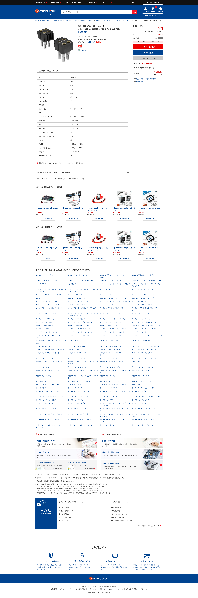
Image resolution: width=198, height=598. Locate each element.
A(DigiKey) (91, 42)
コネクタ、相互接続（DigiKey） (83, 21)
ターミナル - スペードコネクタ (110, 313)
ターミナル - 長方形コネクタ (109, 325)
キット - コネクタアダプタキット (142, 425)
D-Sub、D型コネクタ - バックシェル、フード (146, 280)
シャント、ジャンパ (106, 304)
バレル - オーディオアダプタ (109, 341)
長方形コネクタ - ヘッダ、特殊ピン (79, 414)
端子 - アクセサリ (137, 384)
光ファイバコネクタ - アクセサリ (78, 367)
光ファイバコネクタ (42, 367)
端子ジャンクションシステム (109, 388)
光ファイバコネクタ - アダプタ (110, 367)
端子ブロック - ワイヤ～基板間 (46, 400)
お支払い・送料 (96, 586)
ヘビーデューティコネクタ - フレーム (80, 425)
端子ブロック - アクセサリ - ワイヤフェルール (147, 325)
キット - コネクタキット (108, 425)
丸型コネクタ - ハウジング (140, 376)
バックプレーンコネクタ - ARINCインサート (114, 329)
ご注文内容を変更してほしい (122, 520)
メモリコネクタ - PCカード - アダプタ (144, 349)
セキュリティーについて (115, 589)
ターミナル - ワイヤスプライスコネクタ (81, 322)
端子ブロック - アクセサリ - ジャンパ (80, 391)
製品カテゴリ (40, 2)
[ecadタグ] (82, 50)
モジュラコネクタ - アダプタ (45, 358)
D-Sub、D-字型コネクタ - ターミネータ (81, 280)
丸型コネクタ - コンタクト (108, 376)
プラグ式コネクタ (73, 349)
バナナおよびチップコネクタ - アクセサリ (81, 335)
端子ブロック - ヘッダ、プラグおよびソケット (147, 396)
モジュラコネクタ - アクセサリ (142, 353)
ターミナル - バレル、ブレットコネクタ (113, 319)
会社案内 (92, 2)
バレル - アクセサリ (74, 341)
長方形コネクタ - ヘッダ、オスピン (143, 408)
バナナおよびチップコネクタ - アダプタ (113, 335)
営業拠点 (106, 586)
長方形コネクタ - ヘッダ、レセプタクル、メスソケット (113, 21)
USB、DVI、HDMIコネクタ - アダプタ (144, 298)
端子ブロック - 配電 (42, 329)
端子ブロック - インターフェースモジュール (50, 396)
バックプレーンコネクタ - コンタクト (80, 332)
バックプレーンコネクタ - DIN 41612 (144, 329)
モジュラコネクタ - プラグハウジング (144, 358)
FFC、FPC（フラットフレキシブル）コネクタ (115, 284)
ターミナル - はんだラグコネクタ (46, 313)
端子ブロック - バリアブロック (78, 396)
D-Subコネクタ (41, 284)
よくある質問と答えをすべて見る (148, 525)
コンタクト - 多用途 (74, 384)
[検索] (134, 12)
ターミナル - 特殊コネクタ (44, 325)
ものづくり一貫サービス (74, 2)
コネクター (67, 21)
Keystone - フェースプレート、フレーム (145, 295)
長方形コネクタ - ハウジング (77, 408)
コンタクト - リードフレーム (77, 304)
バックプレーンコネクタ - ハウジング (112, 332)
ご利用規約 (54, 589)
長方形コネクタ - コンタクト (141, 403)
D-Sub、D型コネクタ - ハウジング (111, 280)
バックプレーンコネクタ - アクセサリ (48, 332)
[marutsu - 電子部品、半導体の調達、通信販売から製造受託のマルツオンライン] (45, 12)
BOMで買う (55, 2)
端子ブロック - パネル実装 (108, 396)
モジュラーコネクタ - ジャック (78, 358)
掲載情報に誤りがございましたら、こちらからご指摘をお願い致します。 (62, 163)
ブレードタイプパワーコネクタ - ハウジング (50, 349)
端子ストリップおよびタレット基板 (143, 388)
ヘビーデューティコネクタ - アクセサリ (49, 419)
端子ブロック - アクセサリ (140, 400)
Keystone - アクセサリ (75, 295)
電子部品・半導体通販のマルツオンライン (48, 21)
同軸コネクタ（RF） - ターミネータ (47, 384)
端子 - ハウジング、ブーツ (76, 388)
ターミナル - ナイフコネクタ (45, 319)
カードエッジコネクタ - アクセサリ (47, 301)
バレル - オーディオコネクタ (141, 341)
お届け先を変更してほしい (121, 517)
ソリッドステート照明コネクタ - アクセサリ (82, 308)
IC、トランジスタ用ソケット (109, 289)
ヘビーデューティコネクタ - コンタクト (145, 419)
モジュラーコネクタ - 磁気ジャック (111, 361)
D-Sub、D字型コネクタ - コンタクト (48, 280)
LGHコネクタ (40, 298)
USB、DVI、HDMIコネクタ (76, 298)
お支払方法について (67, 514)
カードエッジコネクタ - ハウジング (47, 304)
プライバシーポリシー (67, 589)
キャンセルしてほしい (120, 514)
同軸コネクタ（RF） (42, 381)
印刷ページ (140, 81)
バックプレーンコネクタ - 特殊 (142, 332)
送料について (65, 507)
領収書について (66, 520)
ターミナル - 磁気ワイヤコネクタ (78, 325)
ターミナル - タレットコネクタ (142, 313)
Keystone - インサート (107, 295)
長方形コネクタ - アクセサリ (45, 403)
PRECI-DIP (82, 32)
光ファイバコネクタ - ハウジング (142, 367)
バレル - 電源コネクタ (43, 346)
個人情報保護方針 (81, 589)
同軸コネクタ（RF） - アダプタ (110, 381)
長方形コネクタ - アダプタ (76, 403)
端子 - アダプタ (41, 388)
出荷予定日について (119, 507)
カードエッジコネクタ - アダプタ (78, 301)
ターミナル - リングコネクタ (45, 322)
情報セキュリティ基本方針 (98, 589)
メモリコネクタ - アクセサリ (77, 353)
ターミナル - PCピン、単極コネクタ (111, 308)
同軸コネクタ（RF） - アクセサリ (79, 381)
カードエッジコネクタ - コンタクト (143, 301)
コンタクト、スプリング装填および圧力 (113, 384)
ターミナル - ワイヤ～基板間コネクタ (144, 322)
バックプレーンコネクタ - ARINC (79, 329)
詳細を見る (48, 218)
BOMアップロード (154, 15)
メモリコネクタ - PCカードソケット (47, 353)
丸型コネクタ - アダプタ (44, 376)
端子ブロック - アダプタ (140, 391)
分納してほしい (118, 510)
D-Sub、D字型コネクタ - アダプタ (143, 275)
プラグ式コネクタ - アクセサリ (110, 349)
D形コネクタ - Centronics (76, 284)
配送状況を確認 (154, 2)
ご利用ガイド (106, 2)
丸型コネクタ (136, 361)
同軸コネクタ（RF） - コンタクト (143, 381)
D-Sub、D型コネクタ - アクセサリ (79, 275)
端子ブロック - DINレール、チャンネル (48, 391)
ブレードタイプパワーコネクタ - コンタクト (146, 346)
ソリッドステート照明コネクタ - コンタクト (50, 308)
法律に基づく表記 (131, 589)
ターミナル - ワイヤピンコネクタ (110, 322)
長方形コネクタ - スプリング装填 (46, 408)
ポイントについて (66, 517)
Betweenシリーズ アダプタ (45, 275)
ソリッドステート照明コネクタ (142, 304)
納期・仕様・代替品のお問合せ (146, 79)
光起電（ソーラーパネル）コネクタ (47, 370)
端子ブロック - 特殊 (106, 400)
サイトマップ (143, 589)
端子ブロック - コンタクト (76, 400)
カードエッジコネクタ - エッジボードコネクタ (115, 301)
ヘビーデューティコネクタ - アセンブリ (81, 419)
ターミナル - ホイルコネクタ (141, 319)
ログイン (137, 2)
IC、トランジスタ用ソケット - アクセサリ (145, 289)
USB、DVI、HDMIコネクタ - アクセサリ (113, 298)
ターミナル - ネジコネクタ (76, 319)
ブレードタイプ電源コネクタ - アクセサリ (113, 346)
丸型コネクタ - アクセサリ (140, 370)
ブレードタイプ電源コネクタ (77, 346)
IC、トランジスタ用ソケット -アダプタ (48, 295)
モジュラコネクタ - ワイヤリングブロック (49, 361)
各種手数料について (67, 510)
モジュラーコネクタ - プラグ (109, 358)
